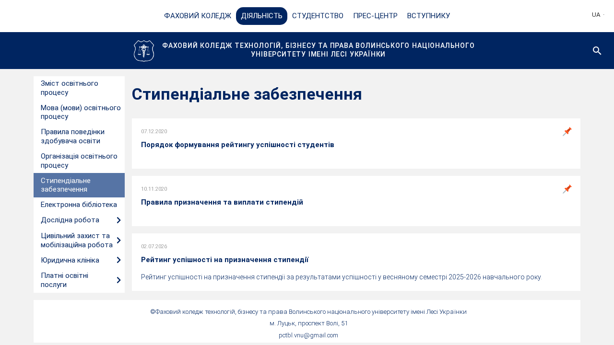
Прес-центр (375, 16)
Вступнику (428, 16)
